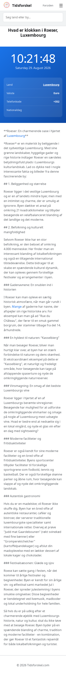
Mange (17, 307)
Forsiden (48, 5)
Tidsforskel (22, 5)
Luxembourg (51, 84)
